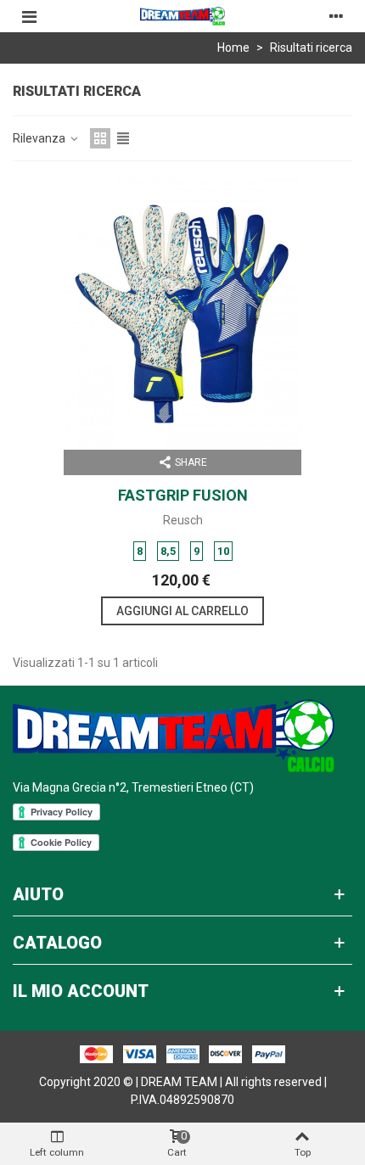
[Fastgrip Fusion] (182, 314)
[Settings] (336, 16)
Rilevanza (40, 138)
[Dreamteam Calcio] (182, 16)
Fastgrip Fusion (183, 495)
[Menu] (29, 16)
